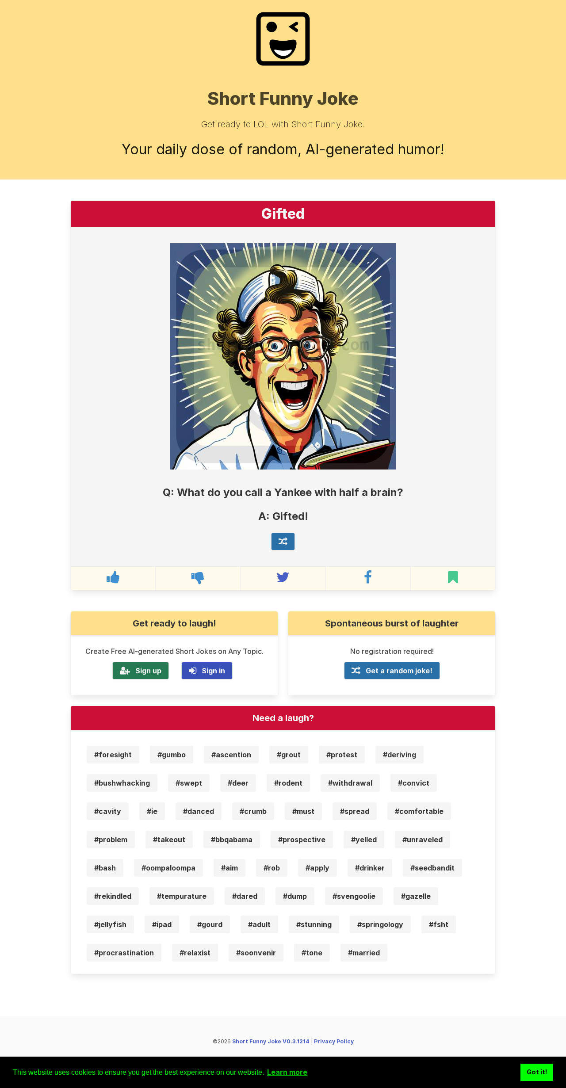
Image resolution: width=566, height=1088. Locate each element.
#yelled (364, 839)
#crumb (253, 811)
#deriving (399, 754)
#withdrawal (350, 783)
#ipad (162, 924)
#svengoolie (354, 896)
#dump (295, 896)
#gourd (209, 924)
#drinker (370, 867)
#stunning (314, 924)
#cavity (107, 811)
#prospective (301, 839)
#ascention (231, 754)
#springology (380, 924)
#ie (152, 811)
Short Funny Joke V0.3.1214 (271, 1041)
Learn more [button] (287, 1072)
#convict (413, 783)
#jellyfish (110, 924)
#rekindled (112, 896)
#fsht (438, 924)
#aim (229, 867)
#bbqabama (231, 839)
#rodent (288, 783)
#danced (198, 811)
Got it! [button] (537, 1072)
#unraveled (422, 839)
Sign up (148, 670)
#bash (105, 867)
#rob (272, 867)
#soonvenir (256, 952)
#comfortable (419, 811)
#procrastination (124, 952)
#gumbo (171, 754)
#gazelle (416, 896)
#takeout (169, 839)
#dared (244, 896)
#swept (189, 783)
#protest (341, 754)
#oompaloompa (168, 867)
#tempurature (182, 896)
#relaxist (195, 952)
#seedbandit (432, 867)
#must (303, 811)
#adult (259, 924)
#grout (289, 754)
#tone (312, 952)
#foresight (113, 754)
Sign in (213, 670)
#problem (110, 839)
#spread (354, 811)
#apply (317, 867)
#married (364, 952)
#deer (238, 783)
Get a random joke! (399, 670)
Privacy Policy (334, 1041)
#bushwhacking (122, 783)
